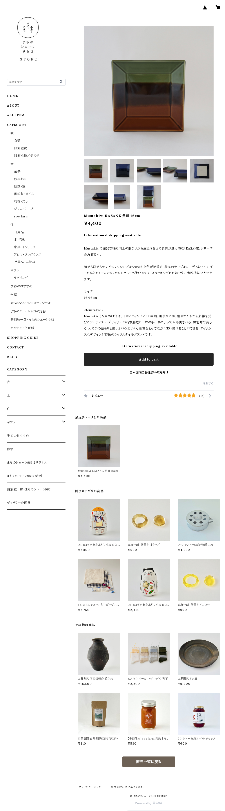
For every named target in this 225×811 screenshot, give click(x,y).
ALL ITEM (15, 115)
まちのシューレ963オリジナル (31, 303)
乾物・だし (21, 201)
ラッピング (21, 278)
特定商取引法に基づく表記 (127, 787)
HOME (12, 96)
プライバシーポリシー (91, 787)
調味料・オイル (24, 194)
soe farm (21, 216)
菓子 (17, 171)
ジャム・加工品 (24, 209)
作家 (14, 295)
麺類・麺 (19, 186)
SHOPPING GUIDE (22, 338)
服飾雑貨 (20, 148)
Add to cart (149, 359)
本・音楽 (19, 240)
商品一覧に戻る (148, 762)
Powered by (144, 803)
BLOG (12, 357)
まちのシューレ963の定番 (28, 311)
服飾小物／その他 (27, 156)
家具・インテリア (25, 247)
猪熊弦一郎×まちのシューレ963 (32, 320)
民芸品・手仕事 (24, 262)
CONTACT (15, 347)
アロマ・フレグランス (28, 255)
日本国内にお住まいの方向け (148, 372)
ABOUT (13, 106)
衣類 (17, 141)
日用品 (19, 232)
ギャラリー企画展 (22, 328)
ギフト (15, 270)
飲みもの (20, 179)
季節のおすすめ (22, 286)
